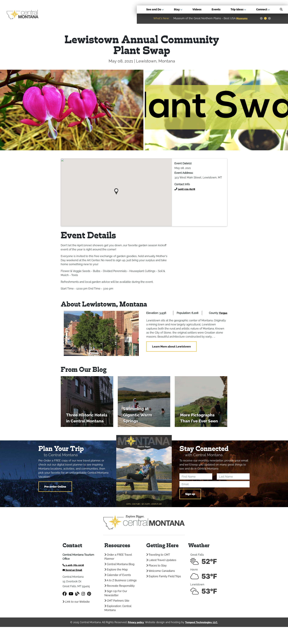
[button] (116, 190)
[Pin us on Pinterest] (89, 594)
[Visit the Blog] (77, 594)
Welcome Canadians (161, 570)
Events (216, 9)
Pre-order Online (55, 486)
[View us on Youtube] (71, 594)
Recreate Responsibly (120, 585)
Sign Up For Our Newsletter (115, 593)
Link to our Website (77, 601)
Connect (262, 9)
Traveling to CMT (159, 554)
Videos (196, 9)
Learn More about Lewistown (171, 346)
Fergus (223, 313)
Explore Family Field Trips (164, 576)
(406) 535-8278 (186, 189)
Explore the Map (117, 569)
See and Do (154, 9)
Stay (177, 9)
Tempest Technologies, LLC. (201, 622)
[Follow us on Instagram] (83, 594)
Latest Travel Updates (162, 560)
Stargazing (243, 18)
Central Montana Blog (120, 564)
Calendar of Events (118, 574)
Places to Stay (157, 565)
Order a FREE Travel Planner (118, 556)
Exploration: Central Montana (117, 608)
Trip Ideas (237, 9)
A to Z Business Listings (121, 580)
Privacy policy (136, 622)
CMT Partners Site (117, 600)
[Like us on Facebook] (65, 594)
